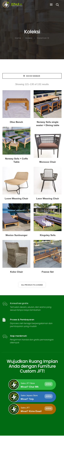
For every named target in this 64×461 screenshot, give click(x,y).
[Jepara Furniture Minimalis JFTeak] (12, 6)
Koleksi (29, 38)
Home (18, 38)
